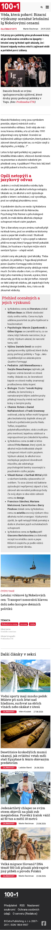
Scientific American (8, 631)
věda (32, 624)
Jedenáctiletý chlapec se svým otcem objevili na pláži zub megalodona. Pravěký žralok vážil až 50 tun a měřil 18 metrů (25, 813)
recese (23, 624)
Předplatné (10, 905)
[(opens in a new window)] (44, 915)
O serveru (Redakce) (25, 913)
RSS (22, 905)
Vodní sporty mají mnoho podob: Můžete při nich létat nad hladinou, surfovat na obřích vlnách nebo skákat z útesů (24, 701)
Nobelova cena (9, 624)
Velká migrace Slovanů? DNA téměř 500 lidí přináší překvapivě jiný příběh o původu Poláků (24, 867)
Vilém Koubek (25, 711)
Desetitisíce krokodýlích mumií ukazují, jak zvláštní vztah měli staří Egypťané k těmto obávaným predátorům (25, 757)
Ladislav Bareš (25, 767)
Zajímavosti (8, 712)
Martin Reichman (30, 29)
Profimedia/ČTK (7, 639)
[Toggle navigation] (47, 7)
